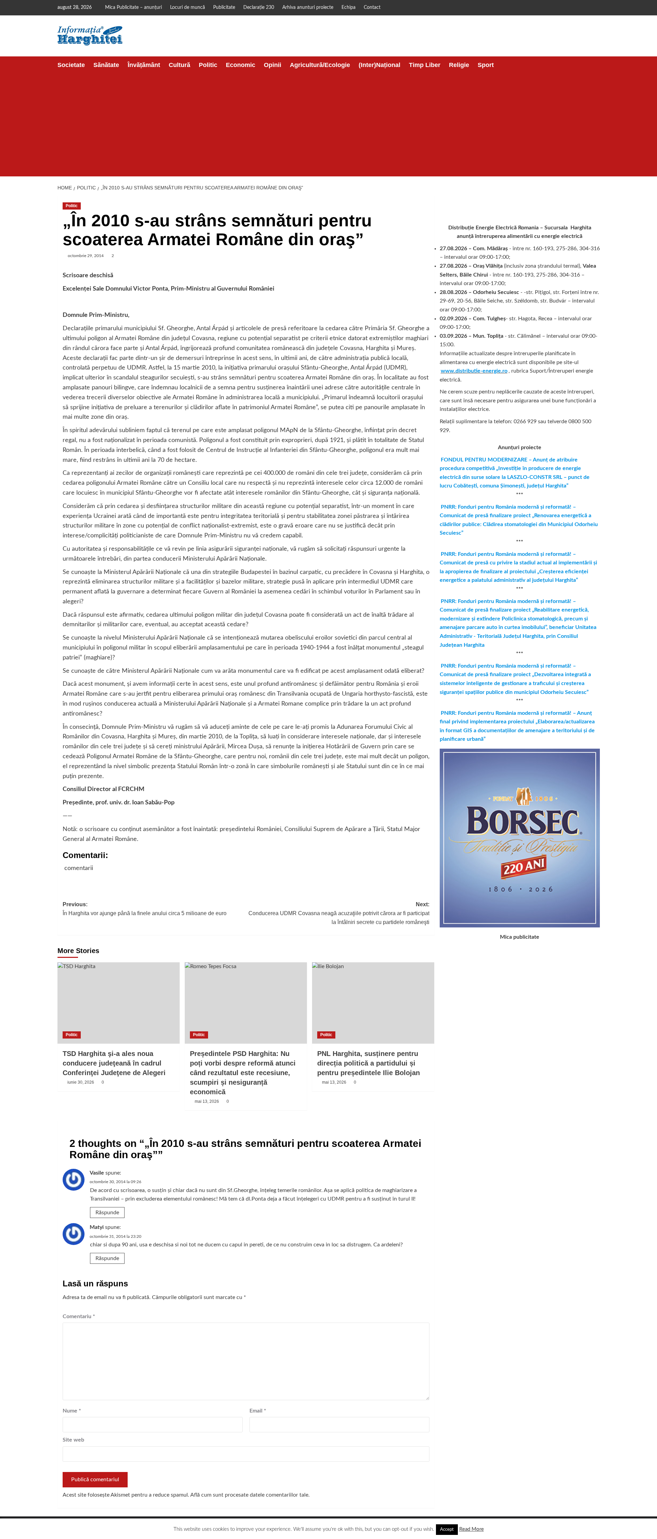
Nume (72, 1411)
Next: (338, 913)
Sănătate (106, 65)
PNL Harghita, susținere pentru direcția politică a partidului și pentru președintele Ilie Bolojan (368, 1063)
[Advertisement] (328, 125)
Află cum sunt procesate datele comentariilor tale (249, 1495)
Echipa (349, 7)
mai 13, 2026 (207, 1101)
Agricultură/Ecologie (320, 65)
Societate (71, 65)
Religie (459, 65)
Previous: (145, 908)
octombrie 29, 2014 (86, 256)
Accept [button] (447, 1529)
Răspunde (107, 1212)
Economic (240, 65)
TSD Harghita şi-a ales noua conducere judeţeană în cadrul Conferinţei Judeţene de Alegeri (114, 1063)
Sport (486, 65)
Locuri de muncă (187, 7)
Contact (372, 7)
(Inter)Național (379, 65)
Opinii (272, 65)
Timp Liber (424, 65)
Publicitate (224, 7)
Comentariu (79, 1316)
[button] (595, 65)
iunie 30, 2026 (80, 1082)
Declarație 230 (258, 7)
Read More (471, 1529)
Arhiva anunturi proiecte (307, 7)
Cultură (179, 65)
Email (257, 1411)
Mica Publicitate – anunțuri (133, 7)
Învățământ (144, 65)
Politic (208, 65)
